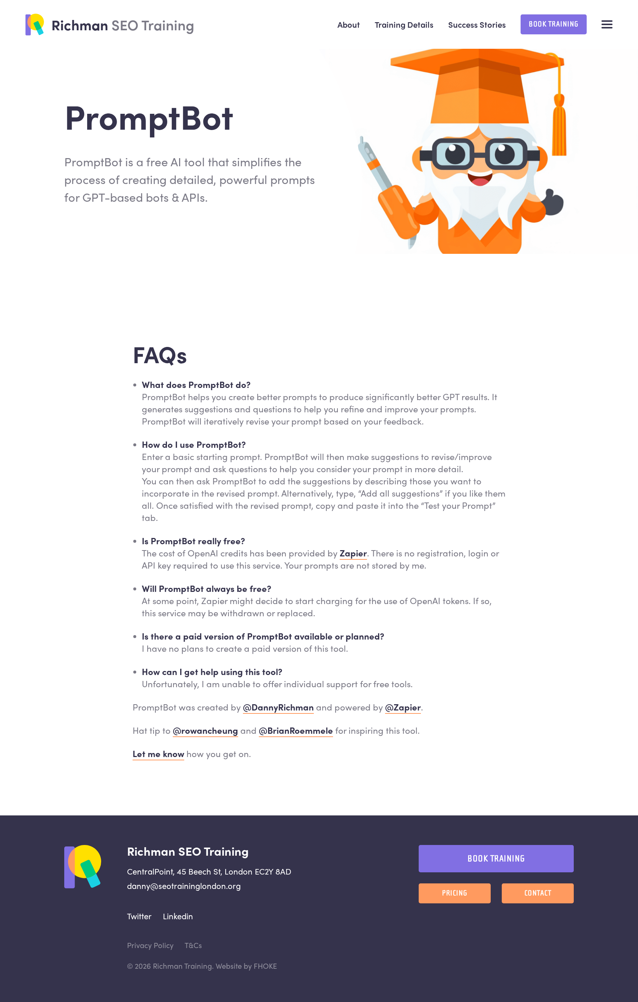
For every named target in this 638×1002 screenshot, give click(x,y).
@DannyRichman (278, 707)
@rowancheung (205, 730)
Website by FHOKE (246, 965)
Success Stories (477, 24)
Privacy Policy (150, 945)
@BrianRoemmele (296, 730)
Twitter (139, 916)
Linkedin (178, 916)
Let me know (158, 753)
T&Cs (193, 945)
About (348, 24)
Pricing (454, 893)
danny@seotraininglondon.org (184, 886)
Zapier (353, 552)
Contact (538, 893)
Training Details (404, 24)
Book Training (554, 24)
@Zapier (403, 707)
